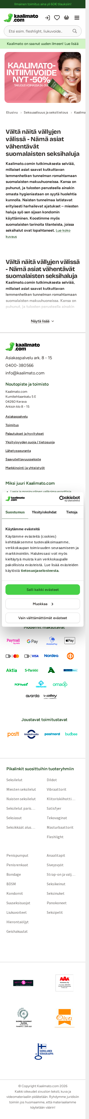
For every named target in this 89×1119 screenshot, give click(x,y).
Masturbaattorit (60, 827)
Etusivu (12, 112)
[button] (75, 31)
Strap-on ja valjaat (62, 874)
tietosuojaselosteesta (40, 571)
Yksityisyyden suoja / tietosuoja (30, 442)
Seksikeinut (56, 884)
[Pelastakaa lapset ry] (23, 983)
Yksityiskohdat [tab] (44, 512)
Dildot (52, 780)
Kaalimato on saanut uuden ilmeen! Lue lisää (42, 44)
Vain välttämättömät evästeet (42, 618)
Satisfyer (54, 808)
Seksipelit (55, 912)
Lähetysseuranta (18, 451)
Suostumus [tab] (15, 512)
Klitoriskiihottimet (62, 799)
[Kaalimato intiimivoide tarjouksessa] (43, 77)
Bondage (13, 874)
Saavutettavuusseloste (23, 460)
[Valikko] (77, 18)
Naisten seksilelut (21, 799)
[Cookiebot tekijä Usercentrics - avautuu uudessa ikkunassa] (60, 499)
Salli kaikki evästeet (43, 590)
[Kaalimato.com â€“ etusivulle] (22, 346)
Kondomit (14, 893)
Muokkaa (40, 604)
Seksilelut (14, 780)
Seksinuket (56, 893)
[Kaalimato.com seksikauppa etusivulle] (23, 18)
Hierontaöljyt (17, 922)
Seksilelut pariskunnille (21, 808)
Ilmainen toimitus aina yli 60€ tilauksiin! (42, 4)
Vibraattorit (56, 789)
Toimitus (12, 425)
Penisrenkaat (17, 865)
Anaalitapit (56, 855)
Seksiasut (14, 818)
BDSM (11, 884)
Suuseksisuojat (18, 903)
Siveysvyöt (55, 865)
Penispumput (17, 855)
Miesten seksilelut (21, 789)
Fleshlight (55, 837)
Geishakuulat (17, 931)
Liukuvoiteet (16, 912)
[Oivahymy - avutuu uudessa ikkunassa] (65, 1018)
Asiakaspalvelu (16, 417)
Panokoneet (57, 903)
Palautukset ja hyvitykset (24, 434)
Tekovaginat (57, 818)
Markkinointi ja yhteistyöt (25, 468)
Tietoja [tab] (72, 512)
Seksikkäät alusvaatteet (21, 827)
